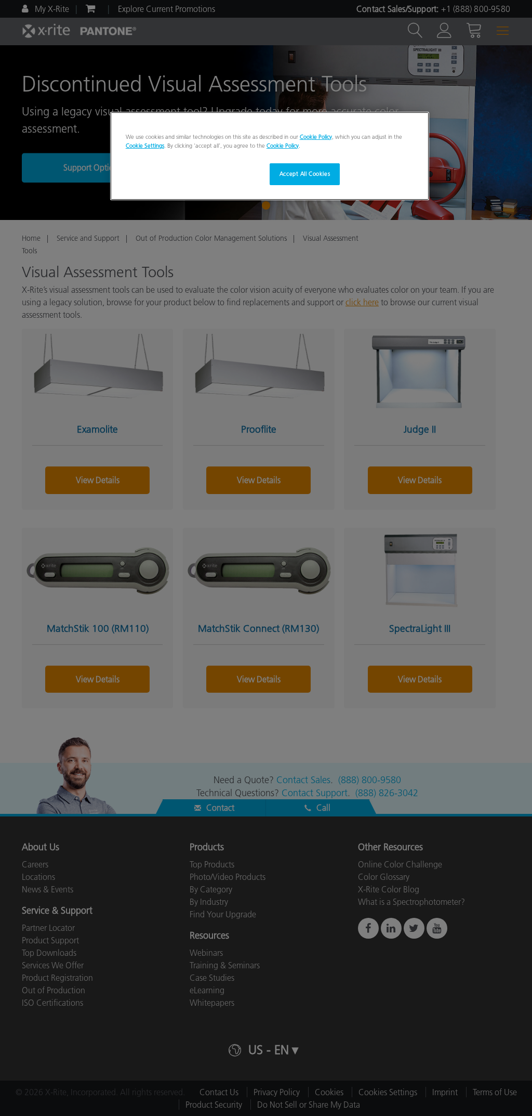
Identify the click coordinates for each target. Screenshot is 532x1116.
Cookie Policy (316, 136)
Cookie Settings (145, 145)
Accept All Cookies (305, 173)
